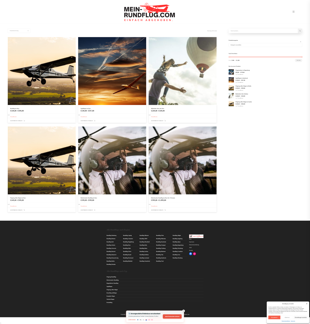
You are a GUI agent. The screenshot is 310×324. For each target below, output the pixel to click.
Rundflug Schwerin (111, 248)
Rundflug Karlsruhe (161, 241)
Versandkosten (13, 116)
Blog (190, 239)
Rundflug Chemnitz (128, 238)
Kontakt (191, 250)
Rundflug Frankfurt (178, 251)
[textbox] (236, 44)
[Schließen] (183, 311)
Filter (298, 60)
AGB (190, 247)
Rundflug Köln (143, 245)
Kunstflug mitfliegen (112, 293)
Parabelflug (109, 302)
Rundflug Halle (127, 248)
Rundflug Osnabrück (145, 261)
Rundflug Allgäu (177, 235)
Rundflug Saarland (144, 258)
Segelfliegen (109, 286)
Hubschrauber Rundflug (113, 280)
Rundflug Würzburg (178, 248)
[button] (307, 303)
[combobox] (265, 45)
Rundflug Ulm (159, 254)
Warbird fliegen (110, 299)
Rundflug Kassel (127, 254)
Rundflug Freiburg (160, 248)
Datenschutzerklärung (286, 321)
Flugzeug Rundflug (111, 276)
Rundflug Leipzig (127, 235)
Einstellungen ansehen (301, 317)
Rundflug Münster (144, 235)
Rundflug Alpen (177, 241)
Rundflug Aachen (144, 251)
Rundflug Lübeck (111, 245)
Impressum (293, 321)
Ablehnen (287, 317)
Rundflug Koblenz (144, 254)
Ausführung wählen (16, 120)
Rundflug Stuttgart (161, 245)
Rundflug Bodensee (161, 251)
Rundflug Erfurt (127, 251)
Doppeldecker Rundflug (112, 283)
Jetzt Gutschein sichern (172, 316)
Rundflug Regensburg (178, 245)
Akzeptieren (274, 317)
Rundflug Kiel (110, 241)
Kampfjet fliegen (111, 296)
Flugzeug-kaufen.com (184, 314)
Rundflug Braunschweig (112, 258)
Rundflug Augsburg (177, 238)
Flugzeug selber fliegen (112, 289)
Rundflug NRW (143, 238)
